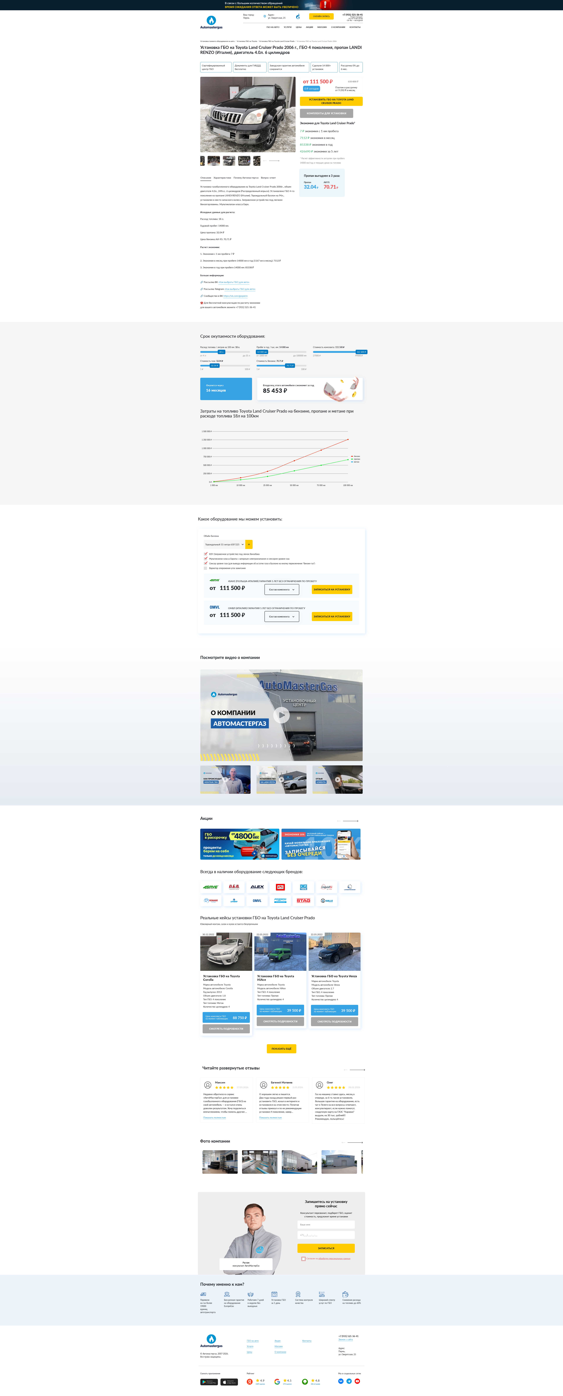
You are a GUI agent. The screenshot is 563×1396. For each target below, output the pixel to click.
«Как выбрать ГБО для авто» (233, 282)
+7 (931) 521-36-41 (352, 14)
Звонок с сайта (346, 1339)
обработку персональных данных (334, 1258)
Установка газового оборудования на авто (217, 41)
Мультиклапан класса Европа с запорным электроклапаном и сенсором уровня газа (249, 558)
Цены (299, 27)
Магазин (322, 27)
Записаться (326, 1248)
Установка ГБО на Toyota (247, 41)
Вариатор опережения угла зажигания (227, 568)
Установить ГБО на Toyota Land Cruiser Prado (331, 101)
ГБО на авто (273, 27)
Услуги (287, 27)
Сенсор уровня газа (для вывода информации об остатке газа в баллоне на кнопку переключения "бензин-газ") (262, 563)
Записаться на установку (332, 589)
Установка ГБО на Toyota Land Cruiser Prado (277, 41)
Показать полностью (214, 1117)
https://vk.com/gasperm (235, 295)
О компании (338, 27)
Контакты (355, 27)
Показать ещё (281, 1048)
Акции (309, 27)
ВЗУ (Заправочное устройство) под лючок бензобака (234, 554)
